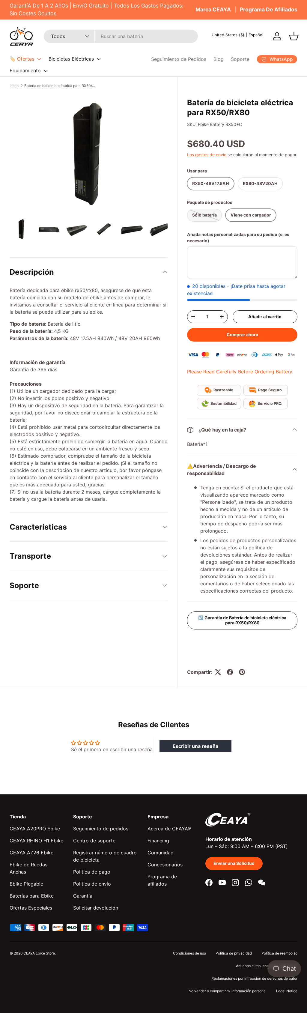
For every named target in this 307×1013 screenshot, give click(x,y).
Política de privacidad (234, 953)
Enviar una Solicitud (234, 863)
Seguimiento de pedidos (100, 829)
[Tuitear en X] (218, 672)
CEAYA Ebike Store (39, 953)
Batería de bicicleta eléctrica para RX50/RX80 (60, 85)
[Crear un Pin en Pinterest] (242, 672)
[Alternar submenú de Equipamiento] (45, 70)
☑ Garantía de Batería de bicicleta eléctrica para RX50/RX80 (242, 620)
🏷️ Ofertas (22, 59)
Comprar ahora (242, 334)
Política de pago (91, 872)
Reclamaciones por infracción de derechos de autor (254, 978)
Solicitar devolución (95, 908)
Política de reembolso (279, 953)
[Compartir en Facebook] (230, 672)
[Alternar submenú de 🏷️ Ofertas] (39, 58)
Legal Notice (286, 991)
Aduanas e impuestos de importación (266, 966)
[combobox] (121, 36)
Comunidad (161, 853)
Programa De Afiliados (268, 9)
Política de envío (92, 884)
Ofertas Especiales (31, 908)
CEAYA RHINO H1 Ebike (36, 841)
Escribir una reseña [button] (195, 746)
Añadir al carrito (265, 316)
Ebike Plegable (26, 884)
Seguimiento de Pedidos (178, 59)
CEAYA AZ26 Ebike (31, 853)
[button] (293, 36)
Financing (158, 841)
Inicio (14, 85)
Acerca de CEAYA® (169, 829)
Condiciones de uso (189, 953)
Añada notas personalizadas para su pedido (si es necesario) (238, 237)
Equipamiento (25, 70)
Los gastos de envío (206, 154)
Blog (218, 59)
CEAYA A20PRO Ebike (35, 829)
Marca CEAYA (213, 9)
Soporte (240, 59)
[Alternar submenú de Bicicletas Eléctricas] (98, 58)
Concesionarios (165, 865)
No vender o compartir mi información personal (228, 991)
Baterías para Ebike (32, 896)
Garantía (82, 896)
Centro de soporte (94, 841)
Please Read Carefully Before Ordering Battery (239, 372)
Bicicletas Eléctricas (71, 59)
